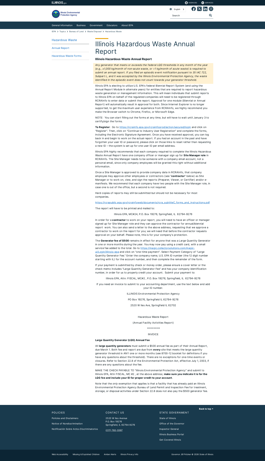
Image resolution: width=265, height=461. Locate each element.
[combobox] (179, 9)
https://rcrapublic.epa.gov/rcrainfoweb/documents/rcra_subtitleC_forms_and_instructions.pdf (152, 202)
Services (209, 3)
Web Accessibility (60, 454)
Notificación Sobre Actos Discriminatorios (75, 429)
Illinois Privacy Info (129, 454)
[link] (193, 9)
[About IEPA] (135, 25)
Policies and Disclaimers (65, 418)
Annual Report (60, 48)
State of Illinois (167, 418)
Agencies (193, 3)
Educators (112, 25)
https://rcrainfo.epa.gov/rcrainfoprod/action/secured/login (155, 127)
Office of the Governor (171, 423)
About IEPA (127, 25)
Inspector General (169, 429)
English (177, 9)
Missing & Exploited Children (86, 454)
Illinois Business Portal (171, 434)
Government (96, 25)
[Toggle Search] (210, 15)
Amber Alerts (110, 454)
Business (81, 25)
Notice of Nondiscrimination (67, 423)
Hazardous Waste (64, 40)
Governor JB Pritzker (181, 454)
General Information (62, 25)
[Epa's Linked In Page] (205, 9)
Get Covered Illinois (170, 439)
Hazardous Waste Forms (66, 55)
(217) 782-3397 (114, 430)
